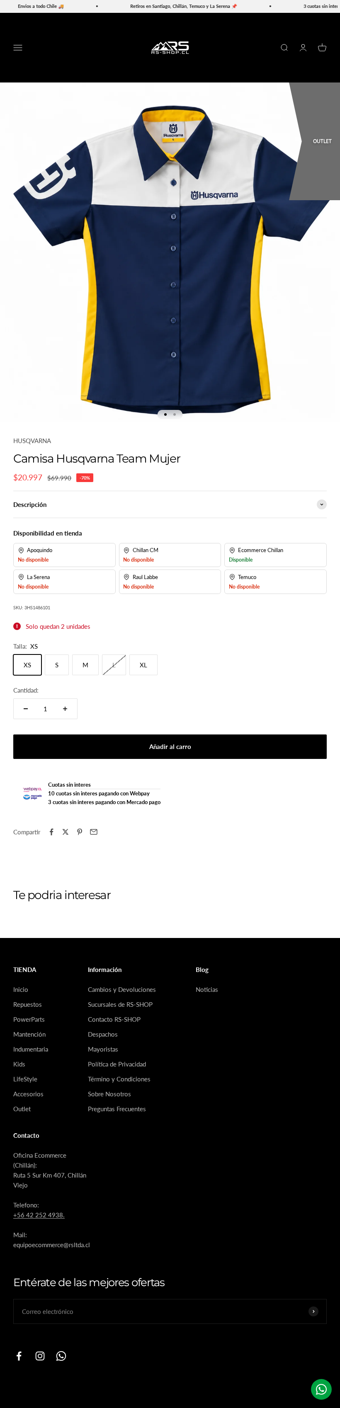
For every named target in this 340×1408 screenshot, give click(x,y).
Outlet (22, 1108)
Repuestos (27, 1004)
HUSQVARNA (32, 440)
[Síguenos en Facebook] (18, 1356)
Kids (19, 1064)
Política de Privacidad (117, 1064)
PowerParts (29, 1019)
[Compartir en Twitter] (65, 832)
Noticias (207, 989)
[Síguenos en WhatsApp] (61, 1356)
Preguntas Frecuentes (117, 1108)
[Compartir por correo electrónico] (94, 832)
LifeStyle (25, 1079)
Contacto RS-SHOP (114, 1019)
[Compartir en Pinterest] (80, 832)
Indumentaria (30, 1049)
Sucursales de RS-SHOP (120, 1004)
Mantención (29, 1034)
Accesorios (28, 1094)
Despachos (103, 1034)
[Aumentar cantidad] (65, 709)
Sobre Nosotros (109, 1094)
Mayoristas (103, 1049)
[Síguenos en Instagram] (40, 1356)
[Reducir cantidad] (26, 709)
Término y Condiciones (119, 1079)
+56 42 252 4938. (39, 1215)
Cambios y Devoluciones (122, 989)
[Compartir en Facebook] (51, 832)
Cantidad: (26, 690)
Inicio (20, 989)
